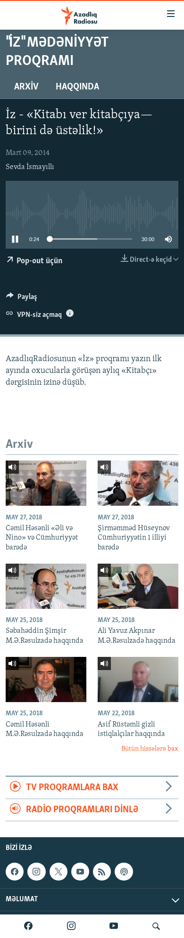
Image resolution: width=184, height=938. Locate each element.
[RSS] (102, 872)
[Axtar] (156, 926)
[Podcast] (124, 872)
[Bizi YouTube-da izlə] (113, 926)
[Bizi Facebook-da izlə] (28, 926)
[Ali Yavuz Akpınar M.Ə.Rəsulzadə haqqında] (138, 586)
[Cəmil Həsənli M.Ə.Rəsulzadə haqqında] (46, 679)
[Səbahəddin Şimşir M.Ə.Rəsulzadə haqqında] (46, 586)
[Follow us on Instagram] (36, 872)
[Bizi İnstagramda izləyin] (71, 926)
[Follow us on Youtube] (80, 872)
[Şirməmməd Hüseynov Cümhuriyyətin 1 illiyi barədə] (138, 483)
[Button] (21, 299)
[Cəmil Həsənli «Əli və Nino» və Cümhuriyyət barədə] (46, 483)
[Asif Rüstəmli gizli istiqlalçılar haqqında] (138, 679)
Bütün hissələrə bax (149, 748)
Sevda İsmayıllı (30, 167)
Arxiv (26, 87)
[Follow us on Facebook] (15, 872)
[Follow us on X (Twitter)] (58, 872)
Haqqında (77, 87)
